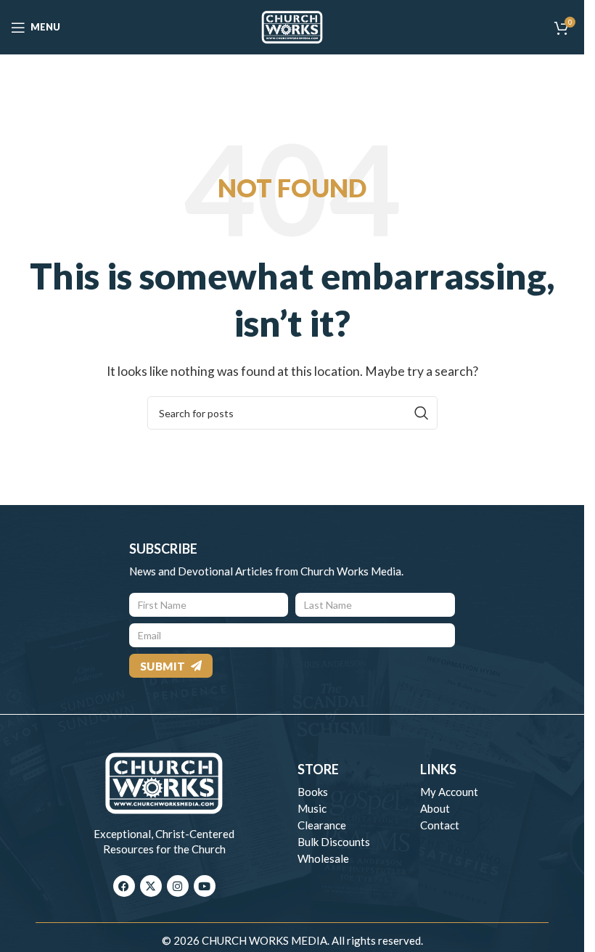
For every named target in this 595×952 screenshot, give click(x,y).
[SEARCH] (421, 413)
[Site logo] (292, 26)
